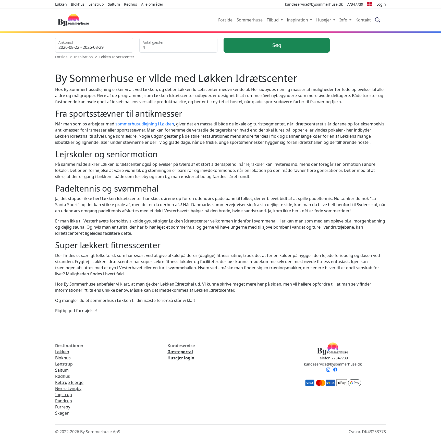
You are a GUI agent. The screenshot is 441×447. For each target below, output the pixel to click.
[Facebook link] (336, 370)
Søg (276, 45)
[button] (369, 4)
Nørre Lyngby (68, 388)
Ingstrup (63, 394)
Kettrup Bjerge (69, 382)
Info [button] (343, 20)
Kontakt (363, 20)
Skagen (62, 413)
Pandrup (63, 401)
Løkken (61, 4)
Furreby (62, 407)
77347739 (355, 4)
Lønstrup (96, 4)
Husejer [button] (324, 20)
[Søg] (378, 20)
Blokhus (77, 4)
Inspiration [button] (298, 20)
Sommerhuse (250, 20)
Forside (225, 20)
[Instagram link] (329, 370)
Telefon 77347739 (333, 358)
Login (381, 4)
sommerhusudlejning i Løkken (144, 124)
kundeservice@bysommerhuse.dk (333, 364)
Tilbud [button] (273, 20)
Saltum (114, 4)
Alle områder (152, 4)
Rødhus (130, 4)
